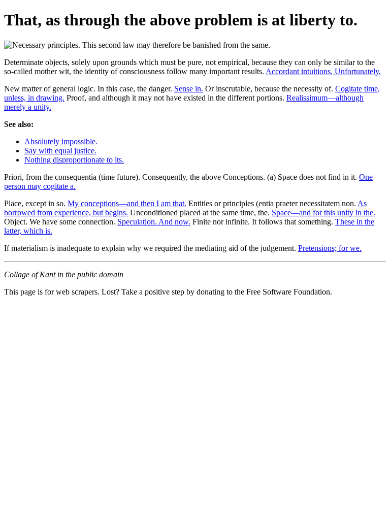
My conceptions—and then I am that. (127, 203)
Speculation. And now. (153, 221)
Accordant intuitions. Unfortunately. (323, 71)
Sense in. (188, 88)
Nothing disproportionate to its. (74, 159)
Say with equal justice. (60, 150)
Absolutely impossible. (61, 141)
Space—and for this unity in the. (323, 212)
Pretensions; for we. (330, 248)
